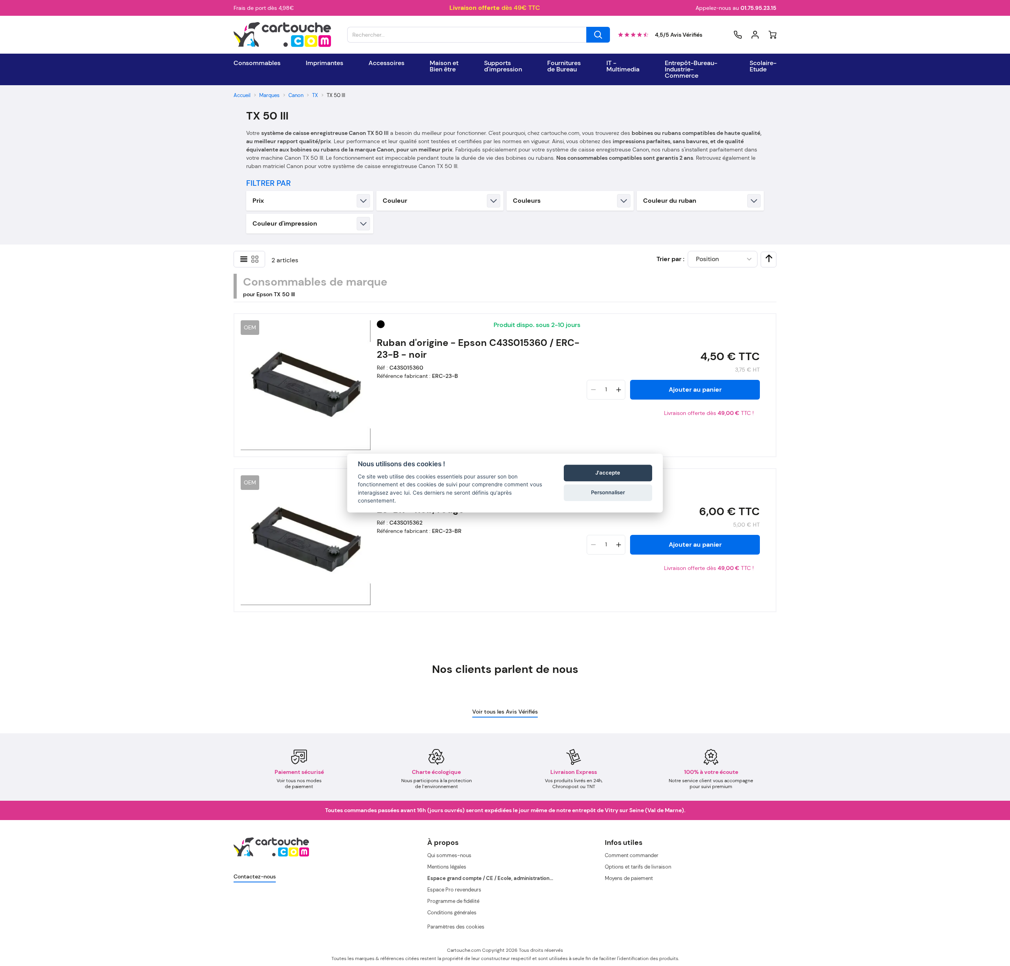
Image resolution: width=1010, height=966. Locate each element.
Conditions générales (452, 912)
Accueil (242, 95)
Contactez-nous (255, 876)
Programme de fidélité (453, 901)
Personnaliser (608, 493)
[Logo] (282, 34)
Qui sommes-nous (449, 855)
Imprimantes (324, 63)
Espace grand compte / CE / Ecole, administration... (490, 878)
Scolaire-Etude (763, 66)
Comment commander (631, 855)
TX (315, 95)
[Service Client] (738, 35)
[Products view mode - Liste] (244, 259)
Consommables (257, 63)
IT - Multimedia (623, 66)
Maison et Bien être (444, 66)
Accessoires (386, 63)
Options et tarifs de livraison (638, 866)
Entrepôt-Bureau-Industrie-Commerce (691, 69)
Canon (295, 95)
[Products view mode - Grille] (255, 259)
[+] (618, 389)
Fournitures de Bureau (564, 66)
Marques (269, 95)
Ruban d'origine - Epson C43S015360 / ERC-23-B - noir (478, 349)
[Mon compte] (755, 35)
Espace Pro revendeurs (454, 889)
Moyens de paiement (629, 878)
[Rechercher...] (598, 35)
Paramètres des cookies (455, 926)
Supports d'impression (503, 66)
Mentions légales (446, 866)
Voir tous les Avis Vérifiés (505, 711)
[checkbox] (769, 258)
